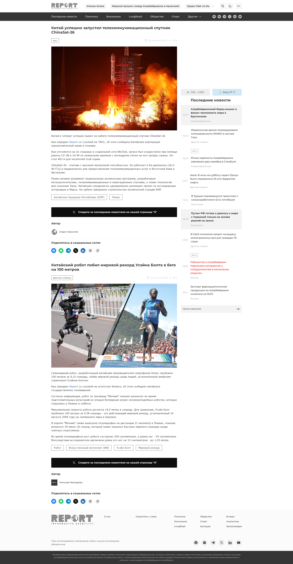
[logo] (64, 6)
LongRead (179, 526)
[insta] (219, 16)
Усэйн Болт (124, 447)
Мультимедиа (234, 526)
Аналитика (232, 521)
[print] (90, 250)
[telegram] (224, 16)
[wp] (61, 250)
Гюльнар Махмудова (70, 482)
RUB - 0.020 (197, 92)
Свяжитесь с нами (146, 516)
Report (74, 141)
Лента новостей (192, 308)
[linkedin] (235, 16)
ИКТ (55, 41)
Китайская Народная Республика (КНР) (79, 197)
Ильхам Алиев (95, 6)
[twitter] (229, 16)
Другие (192, 16)
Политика (179, 516)
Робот (57, 447)
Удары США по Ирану (200, 6)
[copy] (97, 250)
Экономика (180, 521)
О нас (107, 516)
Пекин (116, 197)
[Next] (211, 6)
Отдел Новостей (68, 231)
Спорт (203, 521)
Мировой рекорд (148, 447)
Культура (205, 526)
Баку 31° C (229, 92)
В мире (230, 516)
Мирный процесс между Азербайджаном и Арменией (145, 6)
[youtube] (240, 16)
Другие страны (62, 278)
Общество (206, 516)
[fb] (214, 16)
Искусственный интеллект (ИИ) (89, 447)
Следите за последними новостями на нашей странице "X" (117, 212)
